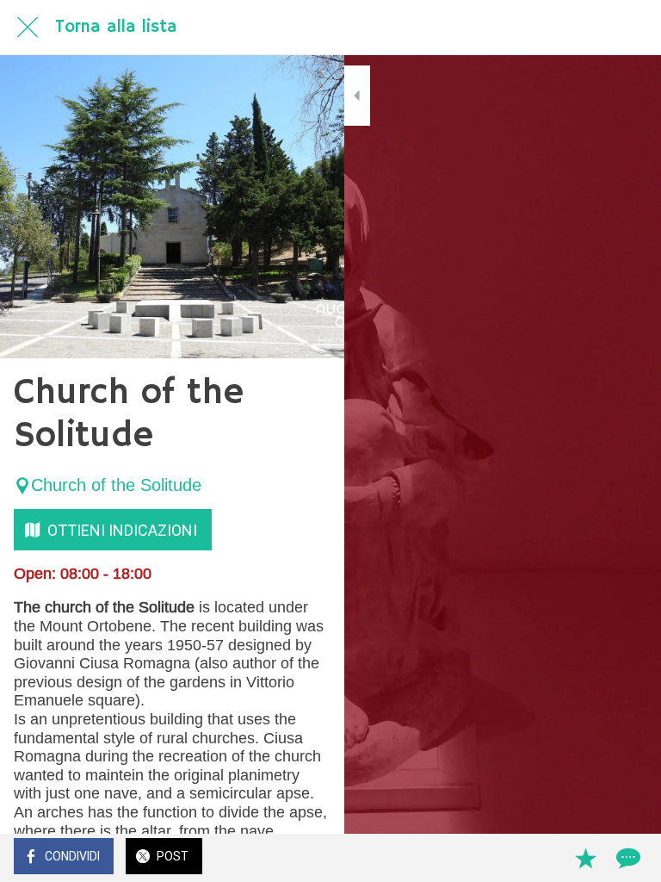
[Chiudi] (27, 27)
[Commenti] (626, 858)
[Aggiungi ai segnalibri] (585, 858)
